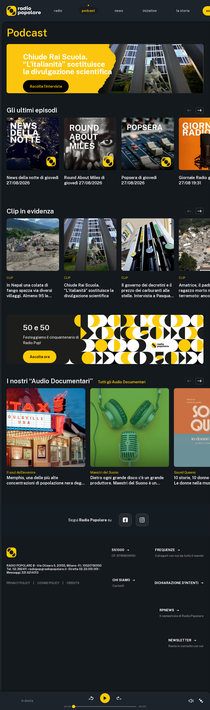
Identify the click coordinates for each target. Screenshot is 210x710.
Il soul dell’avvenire (21, 472)
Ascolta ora (40, 357)
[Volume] (191, 700)
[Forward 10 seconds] (118, 698)
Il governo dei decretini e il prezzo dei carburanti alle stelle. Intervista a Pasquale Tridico (147, 290)
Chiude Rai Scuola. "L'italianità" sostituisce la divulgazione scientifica (89, 290)
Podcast (88, 11)
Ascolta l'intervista (46, 86)
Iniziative (150, 11)
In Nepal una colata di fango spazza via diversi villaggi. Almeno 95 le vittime (29, 290)
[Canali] (201, 700)
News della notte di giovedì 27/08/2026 (32, 180)
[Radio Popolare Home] (24, 11)
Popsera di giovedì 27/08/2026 (139, 180)
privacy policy (18, 583)
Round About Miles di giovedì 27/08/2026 (84, 180)
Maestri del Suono (104, 472)
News (119, 11)
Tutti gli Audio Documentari (121, 382)
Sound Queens (185, 472)
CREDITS (73, 583)
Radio (58, 11)
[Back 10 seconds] (91, 698)
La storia (182, 11)
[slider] (73, 706)
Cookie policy (48, 583)
